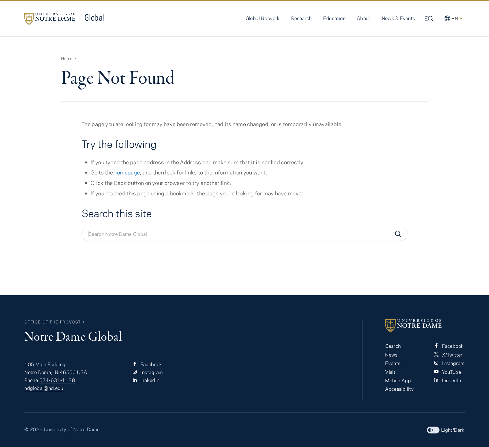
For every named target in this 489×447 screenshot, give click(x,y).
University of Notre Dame (72, 429)
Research (301, 18)
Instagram (151, 372)
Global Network (263, 18)
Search (393, 346)
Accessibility (399, 389)
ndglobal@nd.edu (43, 388)
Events (392, 363)
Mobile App (398, 380)
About (363, 18)
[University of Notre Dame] (424, 325)
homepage (127, 172)
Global (94, 17)
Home (66, 58)
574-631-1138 (57, 380)
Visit (390, 372)
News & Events (398, 18)
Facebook (150, 364)
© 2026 (33, 429)
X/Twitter (452, 354)
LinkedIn (149, 380)
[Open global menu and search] (430, 18)
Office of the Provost (52, 322)
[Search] (398, 234)
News (391, 354)
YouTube (451, 372)
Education (334, 18)
